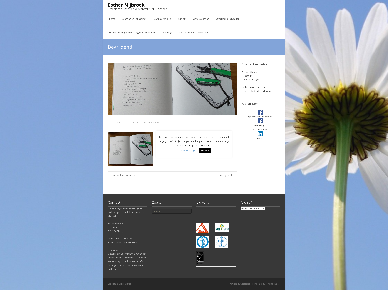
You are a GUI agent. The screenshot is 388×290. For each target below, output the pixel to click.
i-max (260, 284)
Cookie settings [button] (188, 150)
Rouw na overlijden (161, 18)
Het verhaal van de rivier (123, 175)
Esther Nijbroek (151, 122)
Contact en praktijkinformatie (193, 32)
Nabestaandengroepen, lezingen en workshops (132, 32)
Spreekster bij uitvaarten (227, 18)
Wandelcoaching (201, 18)
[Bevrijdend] (172, 89)
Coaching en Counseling (133, 18)
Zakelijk (134, 122)
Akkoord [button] (205, 150)
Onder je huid (226, 175)
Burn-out (181, 18)
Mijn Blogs (167, 32)
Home (112, 18)
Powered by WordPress (240, 284)
